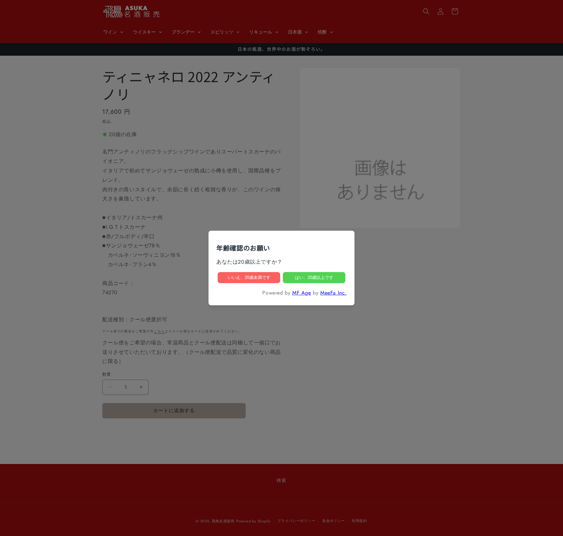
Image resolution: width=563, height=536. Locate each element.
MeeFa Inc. (333, 293)
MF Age (301, 293)
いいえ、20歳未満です (249, 277)
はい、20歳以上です (314, 277)
